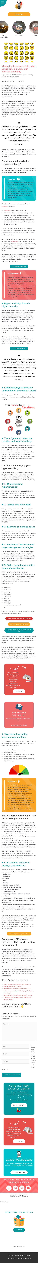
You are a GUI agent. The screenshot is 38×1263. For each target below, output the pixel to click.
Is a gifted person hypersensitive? (19, 934)
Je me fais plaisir (19, 1172)
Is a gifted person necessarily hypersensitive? (17, 984)
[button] (19, 14)
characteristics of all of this (19, 286)
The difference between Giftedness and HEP (17, 988)
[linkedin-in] (22, 1188)
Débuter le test (19, 1105)
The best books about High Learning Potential (18, 995)
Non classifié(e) (20, 75)
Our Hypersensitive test (19, 266)
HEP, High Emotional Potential (13, 986)
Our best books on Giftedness (19, 624)
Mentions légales (19, 1246)
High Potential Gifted (8, 75)
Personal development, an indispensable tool (19, 630)
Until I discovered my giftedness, (15, 126)
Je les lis (19, 1230)
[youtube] (29, 1188)
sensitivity (14, 241)
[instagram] (16, 1188)
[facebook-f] (9, 1188)
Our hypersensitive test (19, 348)
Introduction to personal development (19, 618)
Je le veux (19, 691)
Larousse (5, 206)
